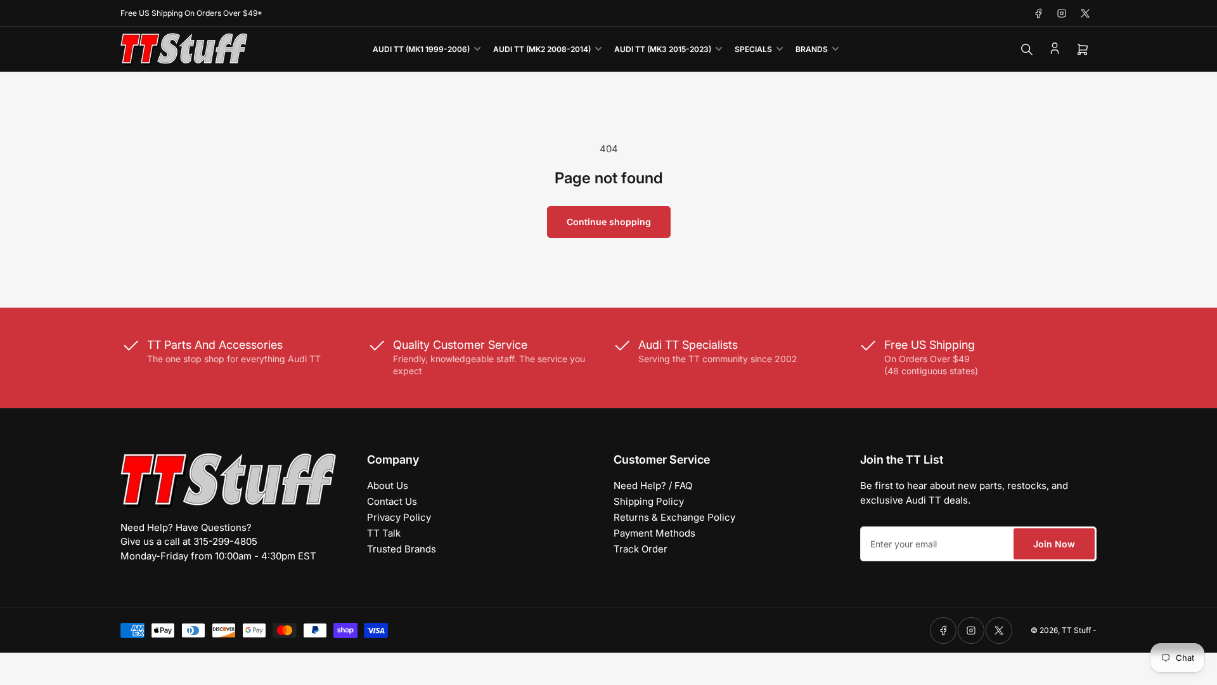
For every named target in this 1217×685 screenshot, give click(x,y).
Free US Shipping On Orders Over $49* (191, 13)
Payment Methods (654, 533)
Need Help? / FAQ (653, 486)
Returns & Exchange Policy (674, 517)
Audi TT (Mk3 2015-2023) (662, 49)
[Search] (1027, 49)
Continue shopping (609, 221)
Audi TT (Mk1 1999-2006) (421, 49)
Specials (753, 49)
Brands (811, 49)
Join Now (1054, 543)
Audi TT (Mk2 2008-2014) (542, 49)
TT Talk (384, 533)
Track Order (640, 549)
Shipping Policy (649, 501)
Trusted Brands (401, 549)
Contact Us (392, 501)
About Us (387, 486)
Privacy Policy (399, 517)
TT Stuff (1076, 630)
